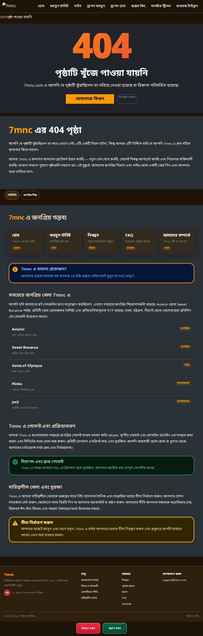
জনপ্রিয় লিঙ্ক (30, 195)
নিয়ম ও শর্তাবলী (89, 586)
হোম (41, 6)
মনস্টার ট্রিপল (161, 6)
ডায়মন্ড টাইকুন (187, 6)
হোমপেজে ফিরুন (90, 99)
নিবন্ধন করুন (127, 97)
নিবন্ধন (125, 580)
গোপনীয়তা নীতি (89, 592)
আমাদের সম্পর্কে (89, 580)
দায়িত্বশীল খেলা (89, 598)
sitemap (126, 604)
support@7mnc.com (174, 580)
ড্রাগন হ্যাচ (118, 6)
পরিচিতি (12, 195)
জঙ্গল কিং (138, 6)
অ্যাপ (124, 592)
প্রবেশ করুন (128, 586)
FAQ (124, 598)
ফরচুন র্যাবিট (59, 6)
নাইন (77, 6)
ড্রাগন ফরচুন (96, 6)
